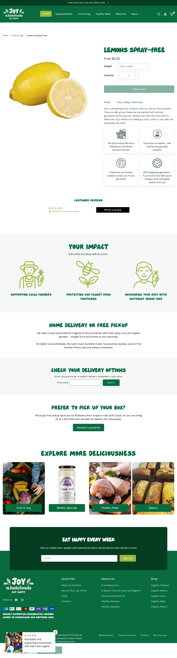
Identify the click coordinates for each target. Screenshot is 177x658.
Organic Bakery (159, 590)
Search (111, 382)
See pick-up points (88, 427)
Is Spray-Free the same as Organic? (121, 590)
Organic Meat (158, 601)
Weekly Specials (67, 508)
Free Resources (110, 585)
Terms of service (127, 635)
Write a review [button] (112, 209)
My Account (160, 635)
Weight (108, 66)
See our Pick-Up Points (74, 590)
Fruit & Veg (17, 35)
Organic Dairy (158, 596)
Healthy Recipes (110, 601)
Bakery (153, 508)
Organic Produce (160, 585)
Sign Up (127, 558)
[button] (46, 14)
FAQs (64, 596)
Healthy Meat (110, 508)
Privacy (145, 635)
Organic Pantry (159, 606)
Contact (66, 601)
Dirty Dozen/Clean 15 (113, 596)
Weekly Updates (110, 606)
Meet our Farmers (71, 585)
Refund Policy (106, 635)
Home (5, 35)
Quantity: (109, 75)
